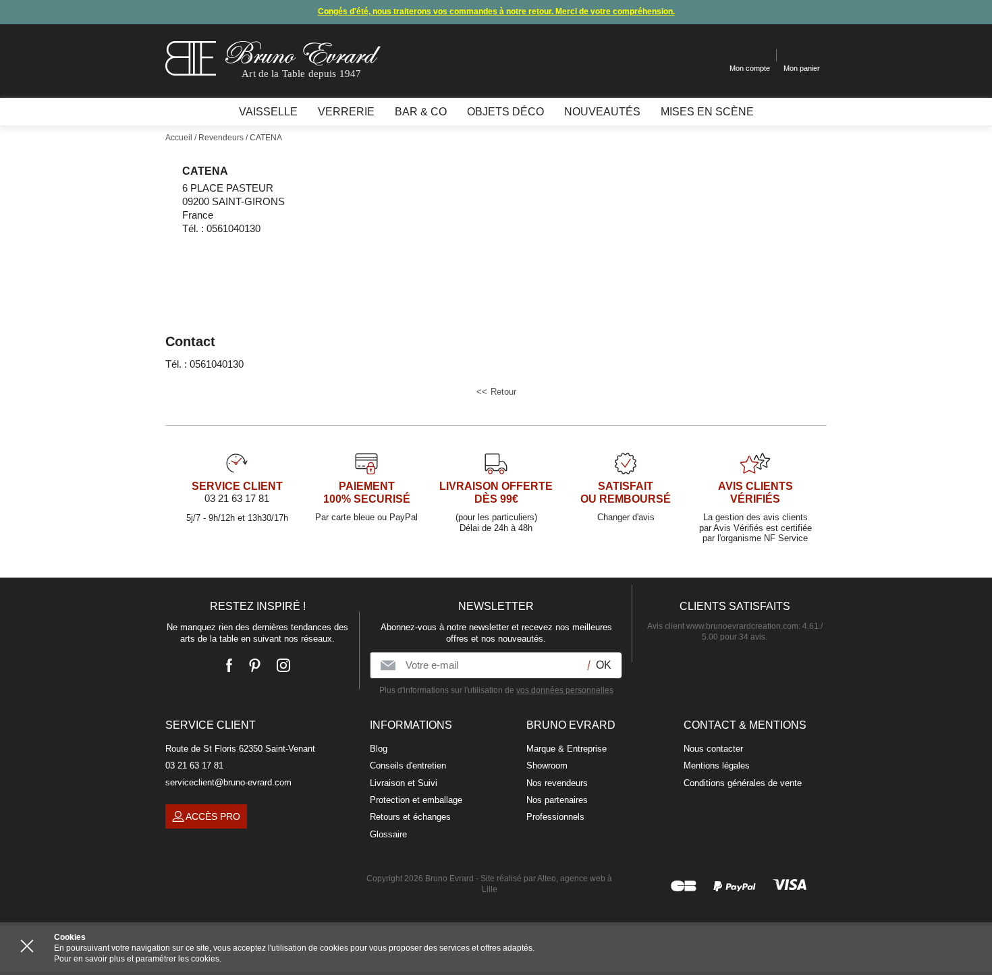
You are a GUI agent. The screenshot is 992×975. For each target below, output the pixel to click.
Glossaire (388, 834)
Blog (378, 749)
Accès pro (213, 816)
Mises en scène (707, 111)
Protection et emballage (416, 800)
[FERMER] (26, 945)
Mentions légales (717, 765)
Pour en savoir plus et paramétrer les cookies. (137, 959)
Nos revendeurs (557, 783)
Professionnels (555, 817)
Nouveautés (602, 111)
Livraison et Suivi (403, 783)
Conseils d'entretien (408, 765)
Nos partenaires (557, 800)
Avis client (722, 626)
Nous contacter (713, 749)
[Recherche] (709, 55)
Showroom (547, 765)
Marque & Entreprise (566, 749)
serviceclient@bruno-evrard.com (228, 782)
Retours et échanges (410, 817)
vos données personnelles (564, 690)
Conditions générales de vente (743, 783)
